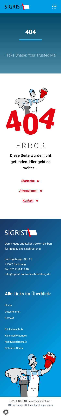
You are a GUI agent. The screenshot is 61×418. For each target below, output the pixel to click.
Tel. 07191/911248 (17, 269)
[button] (6, 412)
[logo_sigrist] (17, 5)
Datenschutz (32, 405)
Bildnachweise (15, 405)
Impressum (47, 405)
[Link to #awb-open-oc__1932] (54, 7)
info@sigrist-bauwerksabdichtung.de (27, 274)
